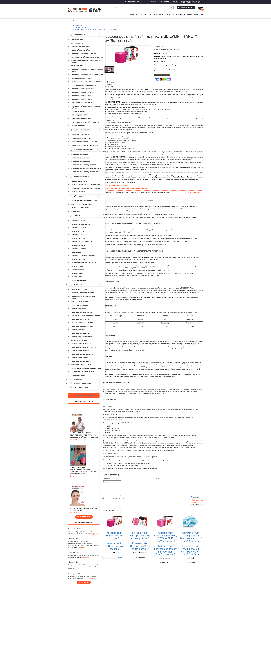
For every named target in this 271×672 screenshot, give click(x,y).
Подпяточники (77, 277)
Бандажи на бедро (78, 245)
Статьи (179, 15)
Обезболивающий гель (79, 154)
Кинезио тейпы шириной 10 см (82, 92)
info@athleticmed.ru (135, 1)
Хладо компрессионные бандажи (84, 142)
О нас (132, 15)
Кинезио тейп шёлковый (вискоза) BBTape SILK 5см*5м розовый (165, 537)
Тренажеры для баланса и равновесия (85, 185)
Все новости (84, 582)
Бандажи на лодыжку (79, 259)
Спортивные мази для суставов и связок (86, 368)
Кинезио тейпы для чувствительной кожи (87, 75)
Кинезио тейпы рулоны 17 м (81, 96)
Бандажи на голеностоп (80, 224)
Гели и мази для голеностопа (82, 354)
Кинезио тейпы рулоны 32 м (81, 99)
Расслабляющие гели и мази (82, 323)
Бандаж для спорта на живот (82, 241)
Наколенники (76, 252)
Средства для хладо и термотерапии (84, 145)
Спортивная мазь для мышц (81, 365)
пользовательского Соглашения (197, 501)
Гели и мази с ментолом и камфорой (85, 347)
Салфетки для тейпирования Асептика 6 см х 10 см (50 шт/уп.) (191, 537)
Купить (173, 70)
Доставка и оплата (157, 15)
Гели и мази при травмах (80, 319)
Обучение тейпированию (83, 383)
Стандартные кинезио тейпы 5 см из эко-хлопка (86, 61)
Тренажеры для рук (78, 192)
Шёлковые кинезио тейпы (81, 78)
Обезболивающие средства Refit (83, 165)
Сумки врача (75, 211)
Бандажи (77, 216)
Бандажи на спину (78, 238)
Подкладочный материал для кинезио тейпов (85, 107)
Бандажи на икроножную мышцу (83, 256)
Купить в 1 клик (159, 75)
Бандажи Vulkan (77, 273)
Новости (170, 15)
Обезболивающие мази (80, 158)
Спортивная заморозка (80, 135)
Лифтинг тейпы (77, 43)
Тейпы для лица (77, 39)
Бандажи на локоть (78, 228)
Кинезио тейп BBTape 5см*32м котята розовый (140, 535)
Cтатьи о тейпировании (82, 387)
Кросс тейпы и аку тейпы (80, 50)
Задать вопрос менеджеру (85, 395)
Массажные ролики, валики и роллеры (85, 188)
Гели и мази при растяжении (81, 312)
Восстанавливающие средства (83, 293)
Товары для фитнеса (81, 176)
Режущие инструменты (79, 208)
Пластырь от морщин (79, 111)
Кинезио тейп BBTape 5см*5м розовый (114, 535)
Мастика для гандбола (79, 305)
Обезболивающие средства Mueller (84, 172)
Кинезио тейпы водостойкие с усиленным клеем (87, 70)
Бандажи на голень (78, 249)
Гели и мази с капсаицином (81, 337)
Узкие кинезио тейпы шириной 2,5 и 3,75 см (87, 57)
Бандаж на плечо (77, 231)
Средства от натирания (79, 302)
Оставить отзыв (193, 193)
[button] (137, 15)
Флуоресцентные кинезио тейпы (83, 85)
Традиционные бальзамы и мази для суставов (84, 297)
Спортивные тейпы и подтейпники (84, 201)
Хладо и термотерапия (82, 130)
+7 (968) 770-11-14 (154, 1)
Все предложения (84, 517)
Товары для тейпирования (81, 118)
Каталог (143, 15)
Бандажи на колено (78, 221)
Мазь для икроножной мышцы (82, 371)
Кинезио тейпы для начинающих (83, 54)
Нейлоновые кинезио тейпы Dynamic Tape (86, 82)
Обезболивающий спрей (80, 161)
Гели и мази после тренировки (82, 326)
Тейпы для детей (77, 66)
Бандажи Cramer (77, 270)
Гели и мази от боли (78, 309)
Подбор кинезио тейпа (79, 125)
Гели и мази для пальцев (80, 361)
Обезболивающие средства (84, 150)
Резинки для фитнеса (79, 181)
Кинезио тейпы (79, 35)
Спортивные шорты (78, 280)
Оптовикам (78, 380)
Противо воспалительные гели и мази (85, 316)
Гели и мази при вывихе (80, 333)
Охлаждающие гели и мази (81, 138)
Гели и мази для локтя (79, 358)
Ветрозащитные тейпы (79, 115)
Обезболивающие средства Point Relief (86, 168)
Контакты (198, 15)
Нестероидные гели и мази (81, 344)
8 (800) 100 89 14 (170, 1)
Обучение (188, 15)
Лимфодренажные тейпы (80, 47)
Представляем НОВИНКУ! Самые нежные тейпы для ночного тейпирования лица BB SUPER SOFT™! (83, 567)
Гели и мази (78, 284)
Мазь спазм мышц (78, 375)
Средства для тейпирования (81, 204)
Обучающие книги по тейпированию (85, 122)
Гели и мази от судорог (80, 330)
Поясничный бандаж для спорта (83, 262)
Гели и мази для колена (80, 351)
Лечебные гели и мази (79, 340)
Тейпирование (79, 196)
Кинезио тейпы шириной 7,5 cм (82, 89)
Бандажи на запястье (79, 234)
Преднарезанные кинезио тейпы (83, 103)
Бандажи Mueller (77, 266)
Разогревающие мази (79, 289)
